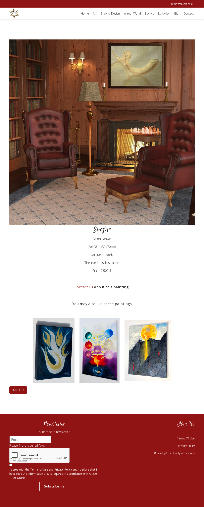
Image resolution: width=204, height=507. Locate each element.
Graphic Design (110, 13)
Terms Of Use (186, 438)
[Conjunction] (148, 349)
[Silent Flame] (54, 349)
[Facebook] (161, 432)
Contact (188, 13)
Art (94, 13)
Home (85, 13)
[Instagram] (171, 432)
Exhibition (164, 13)
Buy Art (149, 13)
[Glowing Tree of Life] (99, 349)
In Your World (132, 13)
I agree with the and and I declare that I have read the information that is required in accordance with (53, 474)
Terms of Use (39, 469)
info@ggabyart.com (182, 4)
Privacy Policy (63, 469)
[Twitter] (181, 432)
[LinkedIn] (191, 432)
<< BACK (18, 390)
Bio (176, 13)
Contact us (84, 286)
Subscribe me (54, 486)
